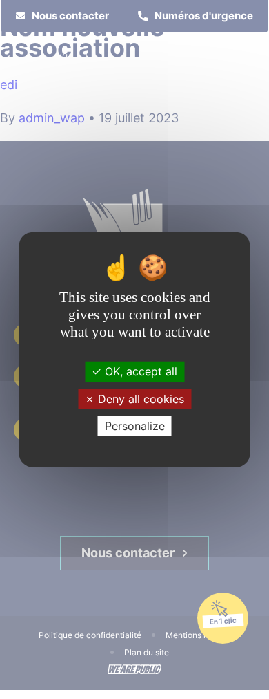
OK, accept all (139, 371)
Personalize (135, 426)
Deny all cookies (139, 398)
